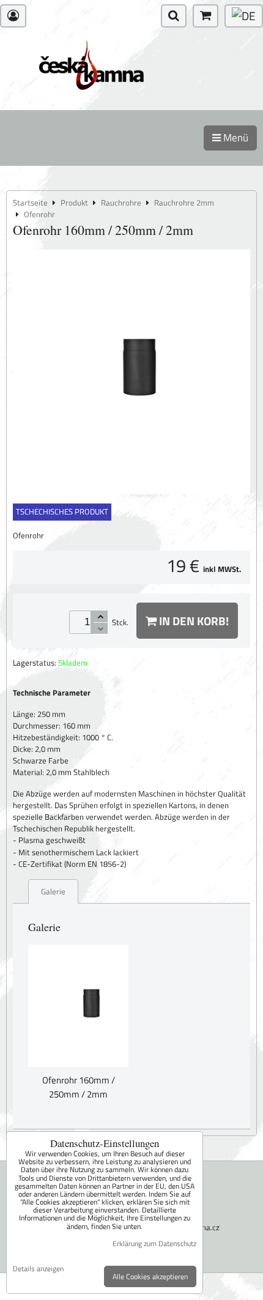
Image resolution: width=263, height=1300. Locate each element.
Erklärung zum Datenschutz (154, 1243)
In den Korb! (193, 621)
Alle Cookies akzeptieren (150, 1276)
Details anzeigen (38, 1268)
